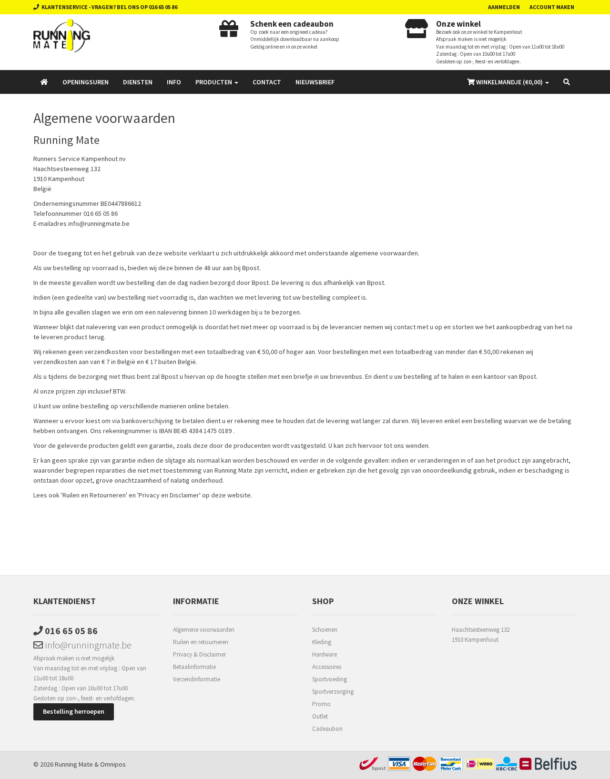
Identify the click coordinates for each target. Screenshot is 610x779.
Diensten (137, 82)
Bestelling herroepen (73, 711)
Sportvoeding (329, 679)
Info (174, 82)
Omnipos (113, 764)
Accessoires (326, 667)
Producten (214, 82)
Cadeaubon (327, 729)
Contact (267, 82)
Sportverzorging (333, 692)
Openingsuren (85, 82)
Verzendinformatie (196, 679)
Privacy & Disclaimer (199, 654)
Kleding (321, 642)
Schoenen (324, 630)
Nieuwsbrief (315, 82)
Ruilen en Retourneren (94, 495)
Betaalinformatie (194, 667)
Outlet (320, 716)
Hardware (324, 654)
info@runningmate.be (99, 223)
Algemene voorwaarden (203, 630)
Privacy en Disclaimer (169, 495)
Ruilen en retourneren (200, 642)
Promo (321, 704)
